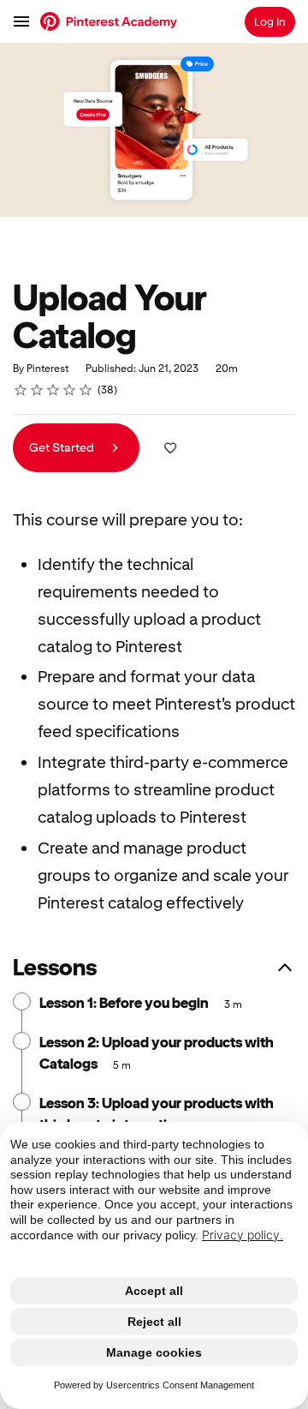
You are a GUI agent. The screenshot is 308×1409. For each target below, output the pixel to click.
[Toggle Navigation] (22, 21)
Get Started (63, 447)
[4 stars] (70, 390)
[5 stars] (86, 390)
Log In (270, 21)
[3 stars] (53, 390)
